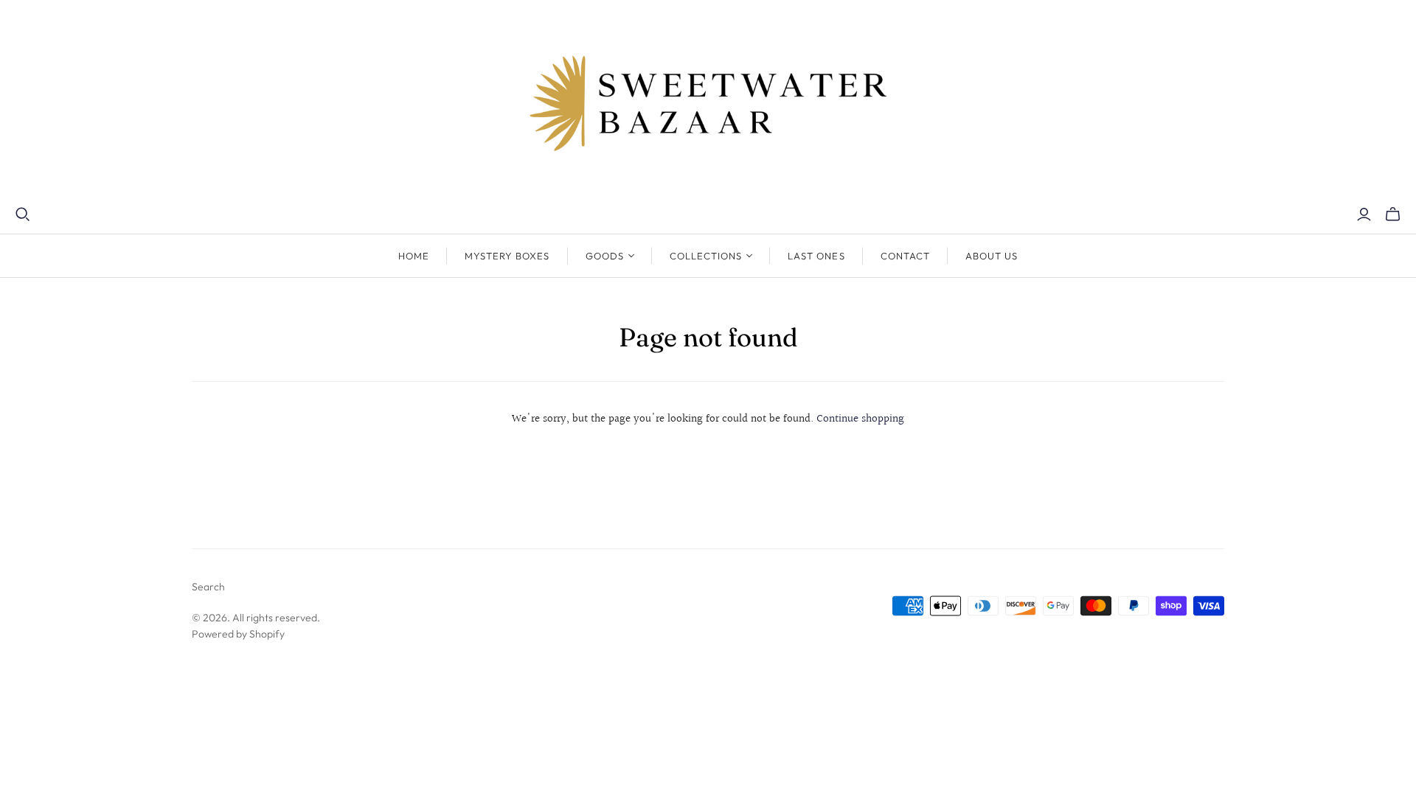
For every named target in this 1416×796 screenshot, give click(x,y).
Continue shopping (860, 419)
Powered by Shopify (238, 633)
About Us (991, 256)
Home (413, 256)
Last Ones (816, 256)
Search (208, 586)
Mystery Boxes (507, 256)
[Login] (1364, 214)
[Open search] (22, 214)
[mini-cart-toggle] (1393, 214)
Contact (905, 256)
